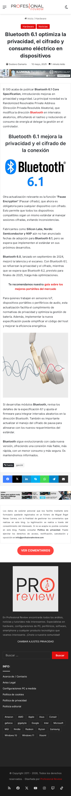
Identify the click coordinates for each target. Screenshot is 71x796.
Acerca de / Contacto (15, 676)
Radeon (29, 729)
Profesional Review (51, 778)
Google (35, 723)
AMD (20, 716)
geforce (9, 723)
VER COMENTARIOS (35, 550)
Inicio (30, 18)
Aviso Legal (9, 682)
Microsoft (58, 723)
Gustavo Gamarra (18, 64)
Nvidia (17, 729)
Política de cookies (13, 694)
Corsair (53, 716)
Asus (41, 716)
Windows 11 (28, 735)
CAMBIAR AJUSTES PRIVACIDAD (35, 641)
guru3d (19, 465)
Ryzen (41, 729)
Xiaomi (42, 735)
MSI (7, 729)
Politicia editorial (12, 706)
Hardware (40, 18)
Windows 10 (11, 735)
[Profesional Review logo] (27, 7)
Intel (46, 723)
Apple (31, 716)
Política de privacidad (15, 700)
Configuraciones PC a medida (19, 688)
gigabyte (22, 723)
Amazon (9, 716)
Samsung (55, 729)
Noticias (43, 26)
